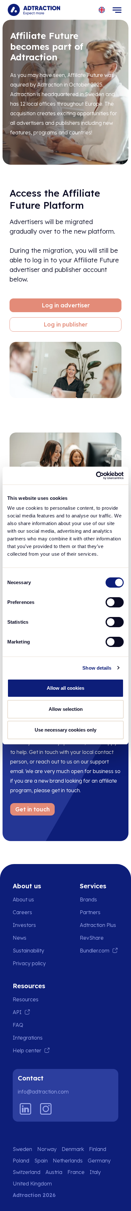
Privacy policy (29, 963)
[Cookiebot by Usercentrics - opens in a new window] (96, 475)
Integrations (28, 1037)
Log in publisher (65, 324)
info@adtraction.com (43, 1091)
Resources (25, 999)
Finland (97, 1149)
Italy (95, 1172)
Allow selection (66, 709)
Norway (47, 1149)
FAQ (18, 1025)
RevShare (92, 938)
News (19, 938)
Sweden (22, 1149)
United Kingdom (32, 1183)
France (76, 1172)
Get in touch (32, 809)
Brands (88, 899)
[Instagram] (45, 1109)
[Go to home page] (34, 10)
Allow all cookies (65, 688)
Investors (24, 925)
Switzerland (26, 1172)
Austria (53, 1172)
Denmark (73, 1149)
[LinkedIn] (25, 1109)
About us (23, 899)
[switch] (115, 602)
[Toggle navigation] (117, 10)
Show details (96, 668)
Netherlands (68, 1160)
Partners (90, 912)
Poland (21, 1160)
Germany (99, 1160)
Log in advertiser (66, 305)
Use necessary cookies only (65, 730)
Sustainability (28, 950)
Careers (22, 912)
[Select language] (102, 10)
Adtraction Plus (98, 925)
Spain (41, 1160)
